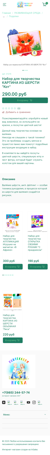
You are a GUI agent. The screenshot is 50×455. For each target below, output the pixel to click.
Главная (6, 12)
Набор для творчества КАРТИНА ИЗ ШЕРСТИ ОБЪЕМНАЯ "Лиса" (10, 322)
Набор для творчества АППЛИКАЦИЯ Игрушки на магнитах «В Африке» (11, 242)
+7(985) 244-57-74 (16, 392)
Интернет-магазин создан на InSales (20, 449)
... (4, 16)
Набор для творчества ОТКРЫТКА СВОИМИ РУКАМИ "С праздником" (35, 242)
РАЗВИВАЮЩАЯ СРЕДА (27, 12)
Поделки (14, 16)
